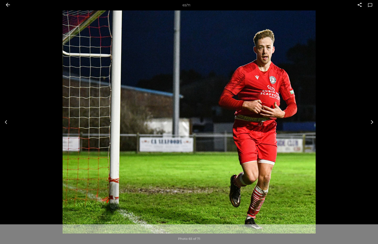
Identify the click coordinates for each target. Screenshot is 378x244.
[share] (359, 5)
